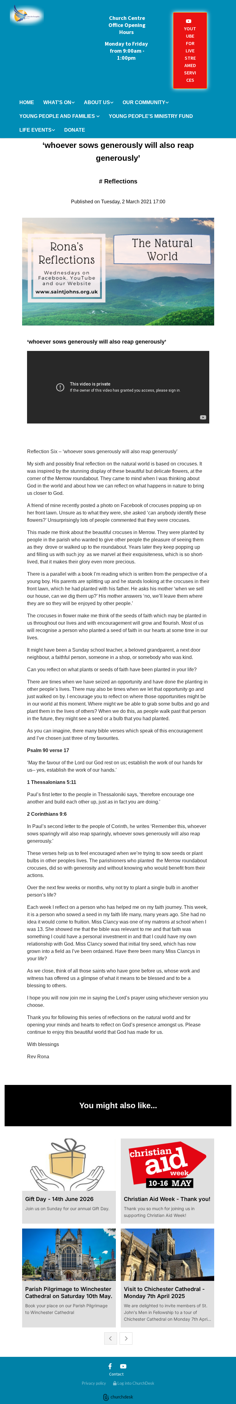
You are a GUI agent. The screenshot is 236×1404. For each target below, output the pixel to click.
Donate (74, 130)
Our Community (144, 102)
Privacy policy (94, 1383)
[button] (190, 50)
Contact (116, 1374)
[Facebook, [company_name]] (110, 1366)
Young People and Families (57, 116)
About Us (97, 102)
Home (26, 102)
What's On (57, 102)
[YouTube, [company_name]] (123, 1366)
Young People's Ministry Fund (151, 116)
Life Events (35, 130)
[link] (59, 103)
